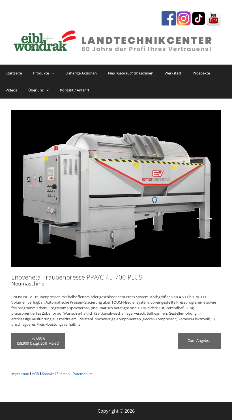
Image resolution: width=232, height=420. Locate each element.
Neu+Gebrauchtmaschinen (130, 73)
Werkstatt (173, 73)
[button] (54, 73)
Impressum (20, 373)
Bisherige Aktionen (81, 73)
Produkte (41, 73)
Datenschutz (82, 373)
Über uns (36, 90)
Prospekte (201, 73)
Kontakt (48, 373)
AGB (35, 373)
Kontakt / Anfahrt (74, 90)
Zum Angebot (199, 340)
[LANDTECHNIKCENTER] (116, 39)
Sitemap (63, 373)
